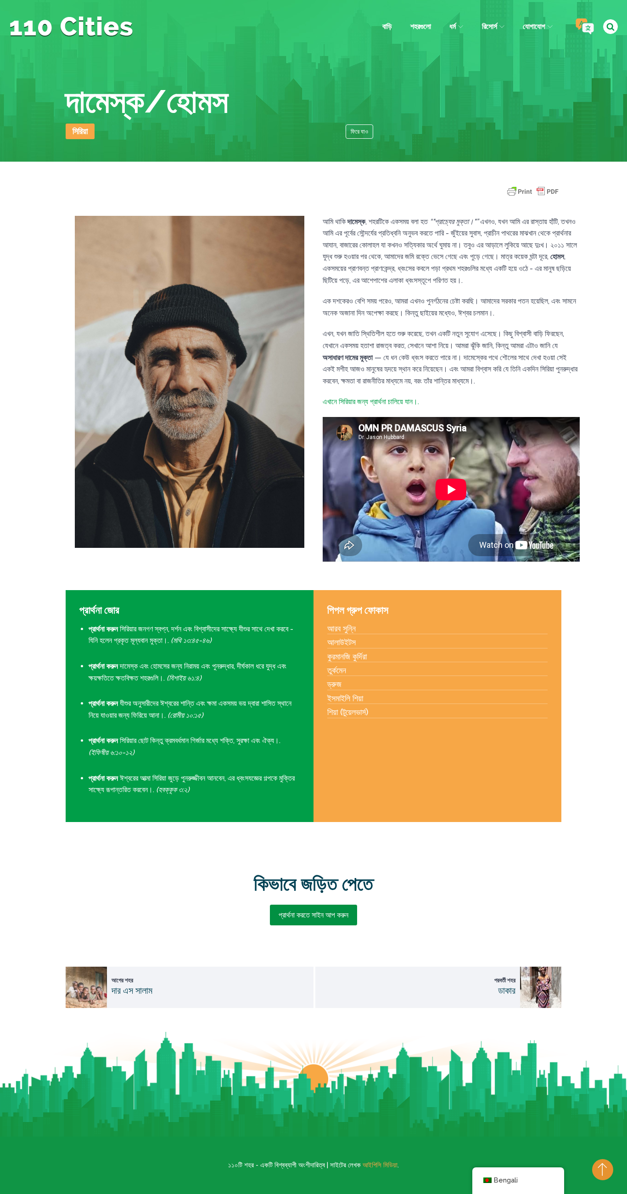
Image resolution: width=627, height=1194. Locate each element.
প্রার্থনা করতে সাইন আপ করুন (313, 915)
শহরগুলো (420, 26)
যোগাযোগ (534, 26)
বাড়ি (387, 26)
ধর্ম (452, 26)
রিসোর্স (489, 26)
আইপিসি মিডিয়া (380, 1165)
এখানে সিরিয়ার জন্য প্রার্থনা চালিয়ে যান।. (371, 401)
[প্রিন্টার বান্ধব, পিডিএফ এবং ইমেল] (532, 195)
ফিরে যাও (359, 131)
